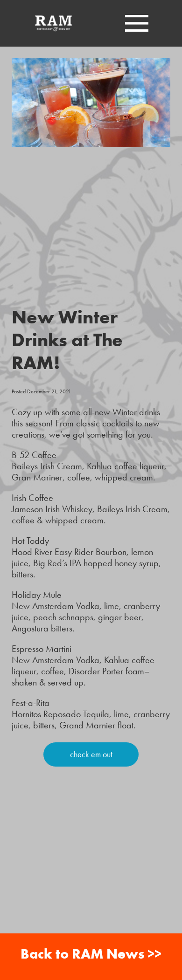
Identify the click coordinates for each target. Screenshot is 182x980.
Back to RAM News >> (91, 953)
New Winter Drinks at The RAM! (67, 339)
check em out (91, 754)
